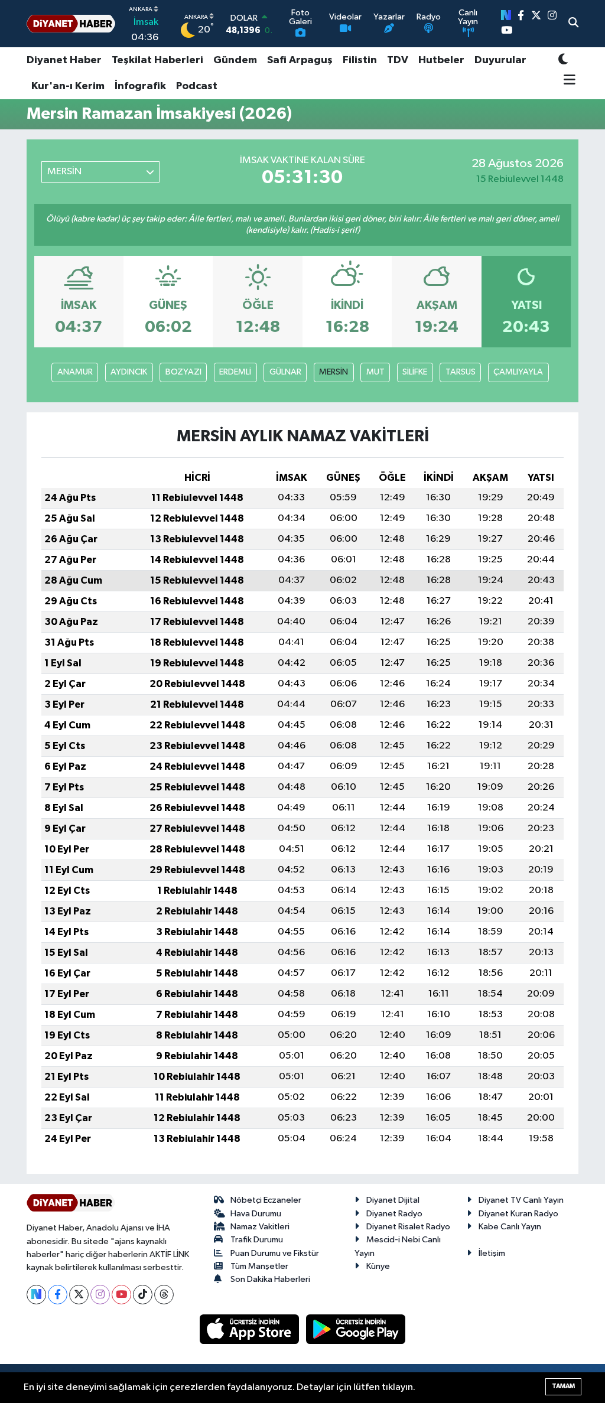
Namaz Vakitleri (260, 1226)
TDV (397, 60)
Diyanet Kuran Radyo (518, 1213)
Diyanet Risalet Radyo (408, 1226)
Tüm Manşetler (259, 1266)
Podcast (196, 86)
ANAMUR (75, 371)
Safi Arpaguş (300, 60)
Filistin (360, 60)
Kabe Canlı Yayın (510, 1226)
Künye (378, 1266)
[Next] (36, 1294)
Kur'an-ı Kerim (68, 86)
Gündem (235, 60)
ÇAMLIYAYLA (518, 371)
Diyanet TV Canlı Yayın (521, 1200)
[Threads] (164, 1294)
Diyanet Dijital (392, 1200)
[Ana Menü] (566, 81)
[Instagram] (100, 1294)
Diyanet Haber (64, 60)
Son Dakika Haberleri (270, 1279)
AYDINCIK (128, 371)
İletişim (492, 1253)
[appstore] (250, 1329)
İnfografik (140, 86)
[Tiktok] (142, 1294)
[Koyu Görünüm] (563, 61)
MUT (375, 371)
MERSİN (333, 371)
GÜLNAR (285, 371)
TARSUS (460, 371)
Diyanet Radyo (394, 1213)
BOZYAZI (183, 371)
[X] (79, 1294)
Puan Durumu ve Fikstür (274, 1253)
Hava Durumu (255, 1213)
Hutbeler (441, 60)
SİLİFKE (414, 371)
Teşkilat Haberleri (157, 60)
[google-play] (356, 1329)
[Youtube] (121, 1294)
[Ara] (573, 23)
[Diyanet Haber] (71, 24)
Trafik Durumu (256, 1239)
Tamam (563, 1386)
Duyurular (500, 60)
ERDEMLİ (235, 371)
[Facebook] (57, 1294)
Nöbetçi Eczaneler (265, 1200)
